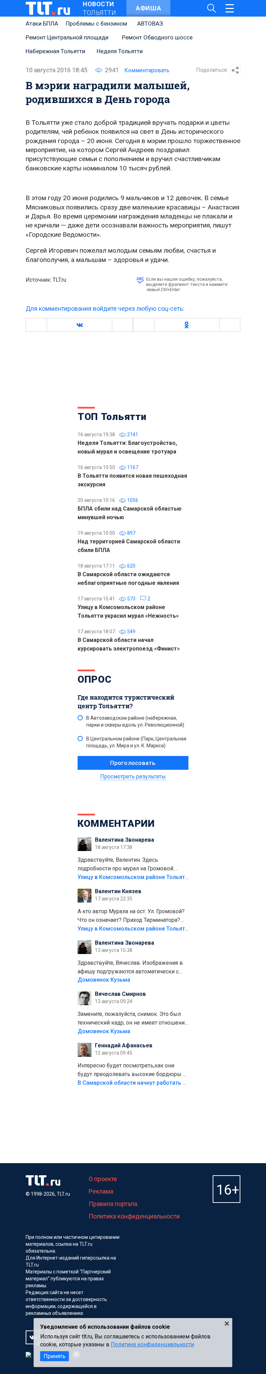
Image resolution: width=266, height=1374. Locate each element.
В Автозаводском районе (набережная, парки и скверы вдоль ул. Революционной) (135, 721)
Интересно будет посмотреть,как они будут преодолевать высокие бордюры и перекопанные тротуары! (132, 1070)
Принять (54, 1356)
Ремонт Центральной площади (67, 37)
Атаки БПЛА (42, 23)
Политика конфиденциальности (134, 1216)
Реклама (101, 1191)
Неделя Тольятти (120, 51)
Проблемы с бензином (96, 23)
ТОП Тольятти (112, 416)
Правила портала (113, 1203)
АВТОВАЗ (150, 23)
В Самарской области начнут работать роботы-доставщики (158, 1082)
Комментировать (146, 70)
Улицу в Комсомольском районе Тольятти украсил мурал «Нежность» (171, 877)
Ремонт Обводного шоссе (157, 37)
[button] (79, 325)
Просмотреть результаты (133, 776)
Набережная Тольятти (55, 51)
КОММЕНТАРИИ (116, 823)
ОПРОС (95, 679)
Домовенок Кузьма (104, 979)
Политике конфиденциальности (152, 1344)
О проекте (103, 1179)
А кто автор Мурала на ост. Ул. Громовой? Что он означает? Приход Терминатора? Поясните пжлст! (131, 916)
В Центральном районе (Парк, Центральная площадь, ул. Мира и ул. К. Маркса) (136, 742)
